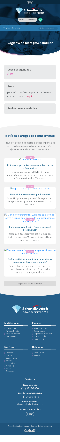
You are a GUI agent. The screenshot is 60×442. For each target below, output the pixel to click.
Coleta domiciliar (40, 336)
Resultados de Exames (27, 19)
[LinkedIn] (31, 2)
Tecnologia (10, 371)
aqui (29, 96)
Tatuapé (37, 355)
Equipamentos (11, 358)
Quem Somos (11, 328)
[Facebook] (28, 2)
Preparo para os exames (43, 334)
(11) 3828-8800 (30, 388)
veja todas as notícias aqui (30, 283)
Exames (9, 361)
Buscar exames (39, 331)
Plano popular (39, 339)
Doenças (9, 355)
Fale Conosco (11, 336)
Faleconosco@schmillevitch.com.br (30, 404)
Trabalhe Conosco (13, 334)
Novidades (10, 366)
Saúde (8, 369)
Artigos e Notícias (13, 331)
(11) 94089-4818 (30, 396)
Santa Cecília (39, 353)
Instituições (10, 363)
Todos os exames (40, 328)
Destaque (9, 353)
